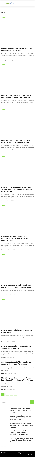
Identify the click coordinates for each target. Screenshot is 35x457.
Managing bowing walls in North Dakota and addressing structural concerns (21, 425)
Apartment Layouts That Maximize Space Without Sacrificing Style (16, 363)
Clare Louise (4, 250)
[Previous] (2, 446)
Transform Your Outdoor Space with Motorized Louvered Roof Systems (20, 410)
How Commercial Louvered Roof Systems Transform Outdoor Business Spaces (21, 418)
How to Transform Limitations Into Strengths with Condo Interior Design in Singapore (17, 189)
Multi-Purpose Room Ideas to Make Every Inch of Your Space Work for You (17, 379)
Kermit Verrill (4, 295)
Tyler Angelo (4, 60)
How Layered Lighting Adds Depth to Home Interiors (16, 331)
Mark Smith (4, 201)
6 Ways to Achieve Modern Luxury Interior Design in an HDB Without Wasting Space (15, 238)
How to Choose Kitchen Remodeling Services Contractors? (16, 347)
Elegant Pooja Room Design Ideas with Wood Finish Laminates (17, 49)
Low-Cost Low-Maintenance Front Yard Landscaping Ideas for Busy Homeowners (21, 440)
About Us (31, 455)
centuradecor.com (11, 453)
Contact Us (22, 455)
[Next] (5, 446)
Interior (4, 17)
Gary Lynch (3, 341)
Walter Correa (4, 105)
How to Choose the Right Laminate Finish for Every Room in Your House (16, 286)
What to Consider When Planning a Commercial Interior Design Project (16, 96)
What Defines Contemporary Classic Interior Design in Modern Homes (16, 141)
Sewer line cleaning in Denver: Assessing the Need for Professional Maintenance (20, 432)
